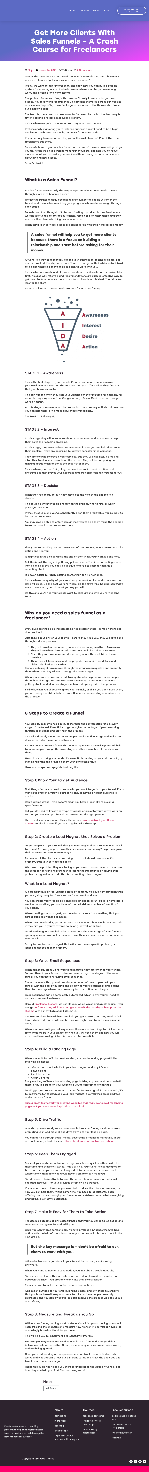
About (72, 10)
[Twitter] (140, 1461)
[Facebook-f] (144, 1461)
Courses (84, 10)
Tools (96, 10)
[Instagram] (131, 1461)
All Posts (51, 1388)
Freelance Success (46, 1004)
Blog (106, 10)
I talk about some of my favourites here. (89, 1141)
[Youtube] (135, 1461)
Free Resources (122, 1410)
